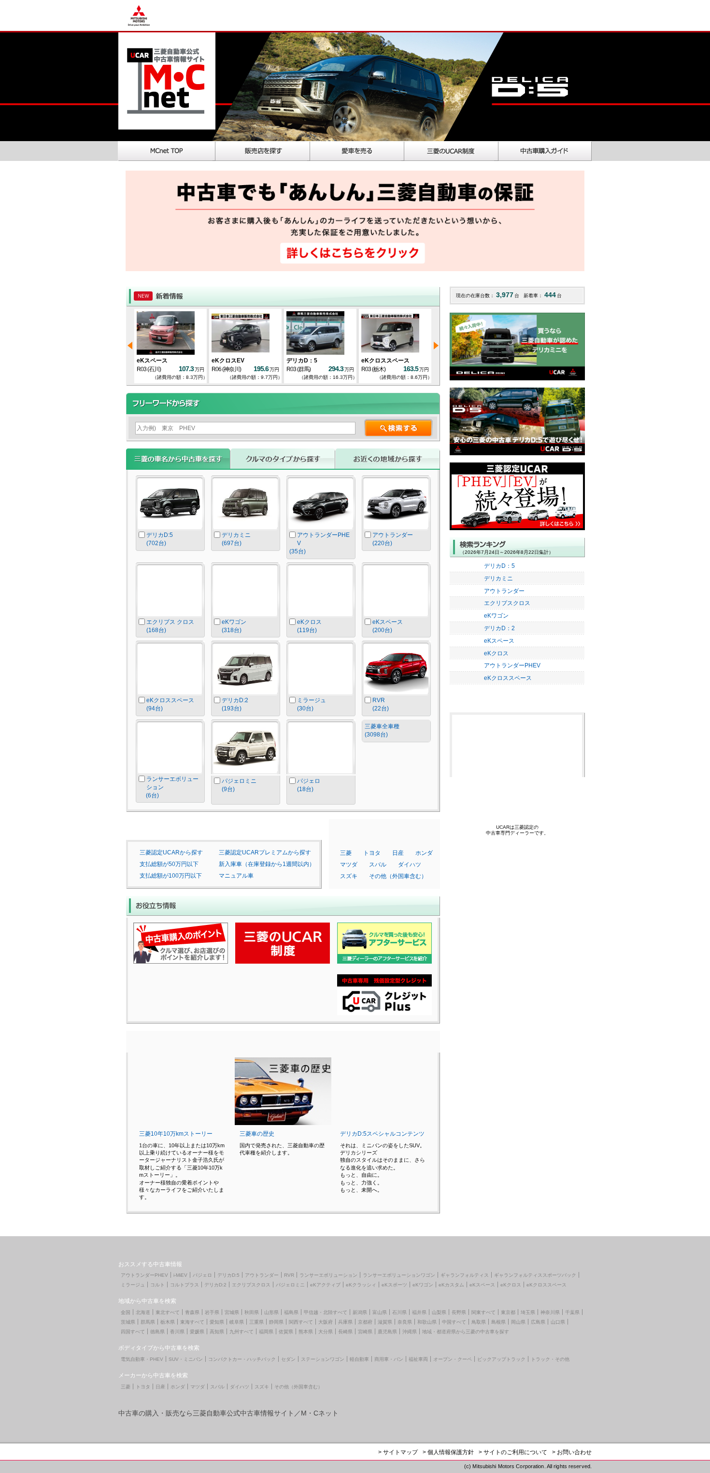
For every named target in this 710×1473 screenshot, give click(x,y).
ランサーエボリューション (328, 1275)
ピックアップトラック (501, 1359)
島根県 (498, 1322)
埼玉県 (528, 1312)
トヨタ (372, 853)
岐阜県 (236, 1322)
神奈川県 (550, 1312)
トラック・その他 (550, 1359)
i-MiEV (180, 1275)
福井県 (419, 1312)
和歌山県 (427, 1322)
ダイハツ (409, 864)
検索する (398, 428)
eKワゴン (496, 615)
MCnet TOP (166, 151)
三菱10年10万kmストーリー (176, 1133)
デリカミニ (498, 578)
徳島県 (157, 1331)
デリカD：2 (499, 628)
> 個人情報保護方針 (448, 1452)
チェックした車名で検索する (396, 765)
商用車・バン (388, 1359)
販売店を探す (262, 151)
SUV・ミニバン (186, 1359)
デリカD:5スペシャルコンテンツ (382, 1133)
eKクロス (496, 653)
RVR (289, 1275)
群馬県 (148, 1322)
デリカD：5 (301, 360)
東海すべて (192, 1322)
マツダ (348, 864)
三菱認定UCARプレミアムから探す (265, 852)
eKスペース (152, 360)
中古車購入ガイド (545, 151)
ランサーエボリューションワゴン (399, 1275)
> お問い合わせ (572, 1452)
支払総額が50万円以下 (169, 864)
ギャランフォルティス (464, 1275)
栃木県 (167, 1322)
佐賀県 (286, 1331)
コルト (157, 1284)
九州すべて (241, 1331)
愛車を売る (357, 151)
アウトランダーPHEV (512, 665)
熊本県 (305, 1331)
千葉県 (572, 1312)
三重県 (256, 1322)
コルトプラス (184, 1284)
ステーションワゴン (322, 1359)
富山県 (379, 1312)
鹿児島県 (387, 1331)
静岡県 (276, 1322)
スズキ (348, 876)
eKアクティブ (325, 1284)
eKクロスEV (228, 360)
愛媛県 (197, 1331)
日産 (398, 853)
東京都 (508, 1312)
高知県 (217, 1331)
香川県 (177, 1331)
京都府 (365, 1322)
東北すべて (168, 1312)
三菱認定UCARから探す (171, 852)
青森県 (192, 1312)
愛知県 (217, 1322)
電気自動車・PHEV (142, 1359)
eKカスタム (451, 1284)
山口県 (558, 1322)
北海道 (143, 1312)
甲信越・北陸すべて (325, 1312)
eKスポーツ (394, 1284)
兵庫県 (345, 1322)
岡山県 (518, 1322)
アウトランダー (504, 591)
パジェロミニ (290, 1284)
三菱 (346, 853)
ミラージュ (133, 1284)
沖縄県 (409, 1331)
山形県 (271, 1312)
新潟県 (360, 1312)
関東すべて (483, 1312)
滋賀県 (385, 1322)
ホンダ (424, 853)
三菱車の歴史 (257, 1133)
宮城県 (232, 1312)
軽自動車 (359, 1359)
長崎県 (345, 1331)
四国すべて (133, 1331)
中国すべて (454, 1322)
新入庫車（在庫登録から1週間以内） (267, 864)
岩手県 (212, 1312)
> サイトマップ (398, 1452)
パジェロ (202, 1275)
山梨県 (439, 1312)
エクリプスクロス (507, 603)
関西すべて (301, 1322)
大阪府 (325, 1322)
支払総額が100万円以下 (171, 875)
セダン (288, 1359)
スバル (377, 864)
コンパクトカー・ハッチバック (242, 1359)
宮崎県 (365, 1331)
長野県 (459, 1312)
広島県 (538, 1322)
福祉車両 (418, 1359)
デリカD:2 (215, 1284)
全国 (125, 1312)
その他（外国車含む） (398, 876)
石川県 (399, 1312)
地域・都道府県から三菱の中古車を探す (465, 1331)
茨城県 (128, 1322)
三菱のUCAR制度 (451, 151)
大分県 (325, 1331)
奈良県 (405, 1322)
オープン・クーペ (452, 1359)
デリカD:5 (228, 1275)
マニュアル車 (236, 875)
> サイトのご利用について (513, 1452)
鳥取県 (478, 1322)
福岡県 (266, 1331)
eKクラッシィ (361, 1284)
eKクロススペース (385, 360)
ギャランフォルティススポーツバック (535, 1275)
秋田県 (251, 1312)
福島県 (291, 1312)
